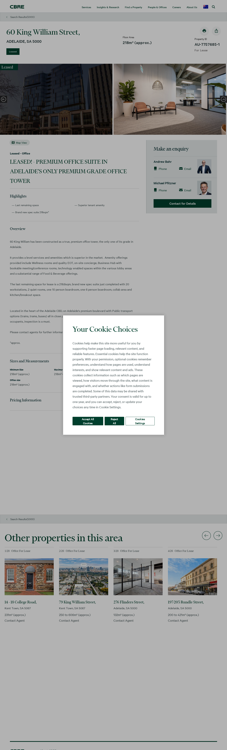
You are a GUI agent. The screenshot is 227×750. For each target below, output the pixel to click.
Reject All (114, 421)
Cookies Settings (140, 421)
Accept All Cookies (88, 421)
